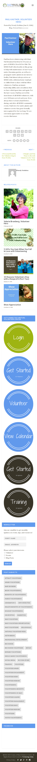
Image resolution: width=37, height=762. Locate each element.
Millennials (26, 627)
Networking (10, 635)
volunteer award (12, 668)
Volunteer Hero (11, 676)
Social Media (10, 660)
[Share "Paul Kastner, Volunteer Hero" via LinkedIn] (26, 131)
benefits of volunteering (15, 594)
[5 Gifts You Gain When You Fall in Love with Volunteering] (18, 237)
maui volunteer (11, 619)
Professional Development (16, 640)
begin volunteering (13, 590)
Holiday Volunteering (14, 611)
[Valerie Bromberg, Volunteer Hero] (18, 204)
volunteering (10, 685)
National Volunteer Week (15, 631)
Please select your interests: (14, 550)
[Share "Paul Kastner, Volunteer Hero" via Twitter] (11, 131)
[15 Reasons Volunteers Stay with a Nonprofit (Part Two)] (18, 265)
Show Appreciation (12, 305)
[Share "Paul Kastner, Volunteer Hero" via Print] (22, 135)
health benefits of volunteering (18, 607)
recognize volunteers (14, 648)
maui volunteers (11, 627)
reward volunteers (13, 652)
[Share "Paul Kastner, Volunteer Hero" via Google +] (15, 131)
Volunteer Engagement (14, 672)
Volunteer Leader (12, 697)
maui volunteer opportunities (17, 623)
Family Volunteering (13, 599)
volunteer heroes (12, 681)
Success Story (23, 660)
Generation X (10, 603)
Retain (28, 648)
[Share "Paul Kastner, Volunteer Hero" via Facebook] (7, 131)
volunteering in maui (13, 693)
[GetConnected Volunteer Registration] (18, 385)
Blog (10, 28)
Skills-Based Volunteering (16, 656)
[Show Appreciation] (18, 293)
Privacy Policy (11, 760)
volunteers (9, 713)
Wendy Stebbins (17, 25)
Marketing (21, 615)
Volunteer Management (14, 701)
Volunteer (19, 664)
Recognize (9, 644)
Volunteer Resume (12, 709)
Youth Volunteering (13, 718)
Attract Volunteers (13, 578)
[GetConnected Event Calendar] (18, 451)
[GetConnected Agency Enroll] (18, 484)
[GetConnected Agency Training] (18, 517)
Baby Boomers (10, 586)
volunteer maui (11, 705)
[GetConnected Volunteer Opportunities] (18, 418)
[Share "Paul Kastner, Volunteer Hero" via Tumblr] (18, 131)
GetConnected (24, 603)
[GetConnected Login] (18, 352)
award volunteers (12, 582)
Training (8, 664)
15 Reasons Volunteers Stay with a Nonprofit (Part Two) (16, 278)
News (15, 28)
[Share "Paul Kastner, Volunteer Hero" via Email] (18, 135)
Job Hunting (10, 615)
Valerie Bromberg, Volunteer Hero (17, 222)
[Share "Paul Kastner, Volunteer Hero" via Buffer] (30, 131)
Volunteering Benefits (14, 689)
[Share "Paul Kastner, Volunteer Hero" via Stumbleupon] (15, 135)
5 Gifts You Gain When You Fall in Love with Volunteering (18, 250)
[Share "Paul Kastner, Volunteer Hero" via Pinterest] (22, 131)
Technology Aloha (27, 757)
